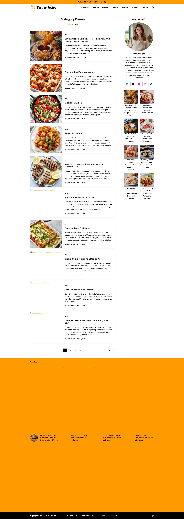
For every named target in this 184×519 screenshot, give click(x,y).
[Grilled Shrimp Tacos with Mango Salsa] (46, 265)
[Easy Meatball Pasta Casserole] (46, 78)
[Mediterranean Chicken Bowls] (46, 203)
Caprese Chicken (73, 103)
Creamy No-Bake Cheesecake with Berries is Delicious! (144, 437)
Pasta (115, 7)
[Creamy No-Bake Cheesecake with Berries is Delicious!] (129, 438)
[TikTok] (151, 84)
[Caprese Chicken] (46, 109)
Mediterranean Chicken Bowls (79, 197)
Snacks (135, 7)
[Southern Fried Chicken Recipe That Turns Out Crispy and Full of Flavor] (46, 46)
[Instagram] (139, 84)
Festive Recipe (50, 516)
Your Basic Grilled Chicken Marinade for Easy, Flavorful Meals (87, 165)
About (104, 516)
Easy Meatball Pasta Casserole (80, 72)
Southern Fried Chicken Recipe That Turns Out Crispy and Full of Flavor (87, 40)
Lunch (96, 7)
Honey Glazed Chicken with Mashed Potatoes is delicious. (112, 437)
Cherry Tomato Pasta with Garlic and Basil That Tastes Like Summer (146, 193)
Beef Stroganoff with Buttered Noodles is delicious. (79, 437)
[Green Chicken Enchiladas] (46, 234)
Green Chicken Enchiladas (77, 228)
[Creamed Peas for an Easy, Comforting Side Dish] (46, 327)
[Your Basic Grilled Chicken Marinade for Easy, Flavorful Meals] (46, 171)
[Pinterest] (105, 2)
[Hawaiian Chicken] (46, 139)
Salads (125, 7)
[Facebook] (127, 84)
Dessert (105, 7)
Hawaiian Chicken (74, 133)
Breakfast (85, 7)
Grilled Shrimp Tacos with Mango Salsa (84, 259)
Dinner (145, 7)
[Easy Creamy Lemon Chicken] (46, 296)
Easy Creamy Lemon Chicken (79, 289)
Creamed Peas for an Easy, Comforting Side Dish (86, 321)
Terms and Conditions (89, 516)
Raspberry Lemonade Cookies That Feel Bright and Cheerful (131, 193)
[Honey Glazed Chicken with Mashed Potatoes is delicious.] (97, 438)
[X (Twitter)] (133, 84)
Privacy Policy (72, 516)
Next (110, 350)
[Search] (153, 8)
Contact (114, 516)
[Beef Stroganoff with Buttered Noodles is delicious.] (65, 438)
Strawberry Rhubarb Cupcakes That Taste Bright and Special (131, 165)
